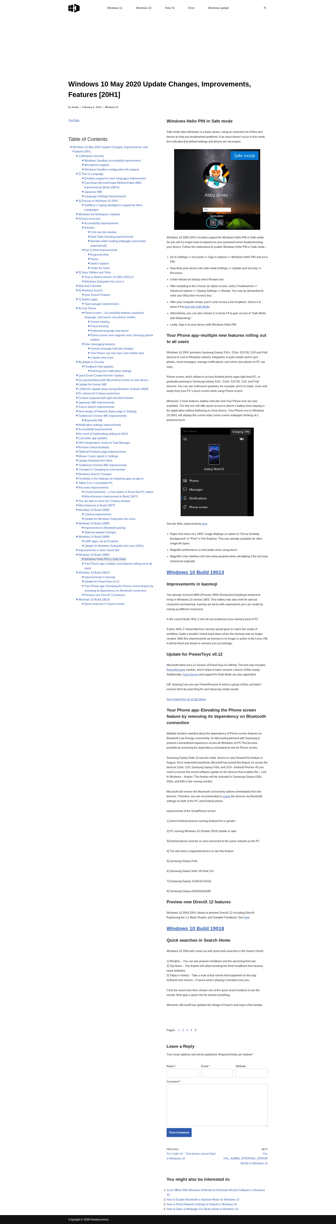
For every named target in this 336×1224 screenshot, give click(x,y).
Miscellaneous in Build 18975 (96, 505)
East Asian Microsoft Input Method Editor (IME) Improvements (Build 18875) (113, 185)
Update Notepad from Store (95, 460)
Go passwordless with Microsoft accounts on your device (113, 380)
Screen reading (99, 321)
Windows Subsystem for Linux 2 (104, 281)
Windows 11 (114, 7)
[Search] (265, 8)
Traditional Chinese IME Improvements (102, 415)
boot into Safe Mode (197, 306)
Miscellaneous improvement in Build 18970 (111, 496)
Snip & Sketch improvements (96, 406)
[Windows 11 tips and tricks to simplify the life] (74, 8)
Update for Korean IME (92, 384)
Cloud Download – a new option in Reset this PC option (118, 491)
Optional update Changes (100, 532)
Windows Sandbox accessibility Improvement (112, 160)
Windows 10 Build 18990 (94, 536)
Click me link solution (103, 232)
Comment (173, 1081)
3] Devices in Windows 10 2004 (98, 200)
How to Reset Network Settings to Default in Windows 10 (202, 1204)
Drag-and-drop (99, 254)
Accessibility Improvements (95, 429)
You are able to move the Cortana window (104, 501)
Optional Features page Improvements (102, 451)
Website (241, 1066)
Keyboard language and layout (109, 330)
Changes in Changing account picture (101, 469)
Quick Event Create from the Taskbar (101, 375)
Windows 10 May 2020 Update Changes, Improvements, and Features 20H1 (110, 149)
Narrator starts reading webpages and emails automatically (118, 243)
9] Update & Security (91, 362)
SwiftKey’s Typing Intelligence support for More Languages (113, 207)
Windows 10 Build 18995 (94, 554)
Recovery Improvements (93, 487)
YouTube (73, 120)
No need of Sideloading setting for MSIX (103, 433)
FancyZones (190, 674)
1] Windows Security (91, 156)
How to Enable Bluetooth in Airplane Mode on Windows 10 (203, 1199)
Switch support (99, 263)
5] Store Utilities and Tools (94, 272)
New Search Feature (97, 294)
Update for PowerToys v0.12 (101, 581)
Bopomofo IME (93, 420)
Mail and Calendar (89, 285)
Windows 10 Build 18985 (94, 523)
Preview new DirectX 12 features (104, 595)
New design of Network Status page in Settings (107, 411)
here (204, 523)
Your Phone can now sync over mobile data (117, 353)
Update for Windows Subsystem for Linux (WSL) (114, 545)
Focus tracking (99, 326)
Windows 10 (143, 7)
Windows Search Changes (95, 474)
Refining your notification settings (110, 370)
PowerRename (176, 669)
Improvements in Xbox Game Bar (98, 550)
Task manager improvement (101, 303)
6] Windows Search (90, 290)
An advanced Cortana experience (99, 393)
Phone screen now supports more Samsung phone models (121, 337)
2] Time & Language (90, 173)
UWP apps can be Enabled (101, 541)
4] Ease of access (89, 218)
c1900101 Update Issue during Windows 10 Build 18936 (113, 389)
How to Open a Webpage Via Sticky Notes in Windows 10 (202, 1209)
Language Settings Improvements (105, 196)
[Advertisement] (168, 52)
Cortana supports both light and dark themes (105, 397)
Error (191, 7)
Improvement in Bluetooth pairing (104, 527)
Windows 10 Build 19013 (94, 572)
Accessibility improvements (101, 223)
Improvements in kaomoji (99, 577)
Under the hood (100, 268)
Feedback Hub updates (98, 366)
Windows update (218, 7)
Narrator (89, 227)
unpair (226, 796)
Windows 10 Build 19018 (94, 599)
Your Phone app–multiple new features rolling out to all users (118, 566)
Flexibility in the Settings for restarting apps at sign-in (111, 478)
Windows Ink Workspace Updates (99, 214)
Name (171, 1066)
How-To (170, 7)
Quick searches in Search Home (104, 603)
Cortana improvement (97, 514)
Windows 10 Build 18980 (94, 509)
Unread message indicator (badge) (111, 348)
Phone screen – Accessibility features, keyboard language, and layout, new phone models (114, 315)
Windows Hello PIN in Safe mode (105, 559)
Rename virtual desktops (93, 447)
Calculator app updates (92, 438)
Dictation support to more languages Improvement (115, 178)
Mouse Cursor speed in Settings (98, 456)
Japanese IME (93, 191)
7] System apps (87, 299)
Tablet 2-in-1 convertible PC (95, 483)
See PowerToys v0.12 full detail (186, 699)
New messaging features (99, 344)
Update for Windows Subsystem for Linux (109, 518)
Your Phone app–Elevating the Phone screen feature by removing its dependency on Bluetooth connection (118, 588)
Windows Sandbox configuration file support (111, 169)
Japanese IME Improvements (96, 402)
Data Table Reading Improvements (111, 236)
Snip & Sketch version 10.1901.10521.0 (109, 277)
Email (205, 1066)
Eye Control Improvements (100, 250)
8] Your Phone (87, 308)
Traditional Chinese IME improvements (102, 465)
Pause (94, 259)
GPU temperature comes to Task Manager (104, 442)
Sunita (75, 107)
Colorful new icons (101, 357)
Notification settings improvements (99, 424)
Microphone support (96, 164)
